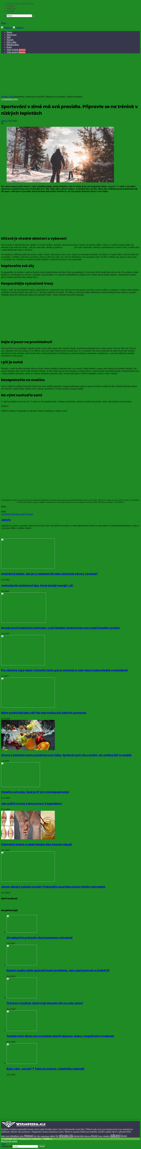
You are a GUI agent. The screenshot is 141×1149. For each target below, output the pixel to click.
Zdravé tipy (12, 35)
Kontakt (10, 11)
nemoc (52, 1136)
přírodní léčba (79, 1136)
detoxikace (14, 1136)
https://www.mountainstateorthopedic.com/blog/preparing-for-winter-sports (42, 406)
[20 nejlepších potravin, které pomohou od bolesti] (22, 932)
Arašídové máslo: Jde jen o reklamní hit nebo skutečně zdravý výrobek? (49, 574)
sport (18, 509)
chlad (13, 509)
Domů (9, 32)
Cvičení (10, 96)
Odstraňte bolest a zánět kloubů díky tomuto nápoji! (36, 844)
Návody (10, 40)
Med (38, 1136)
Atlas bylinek (16, 49)
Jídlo (9, 37)
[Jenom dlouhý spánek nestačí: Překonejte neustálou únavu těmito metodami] (28, 881)
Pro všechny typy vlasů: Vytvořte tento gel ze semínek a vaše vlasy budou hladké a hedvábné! (64, 670)
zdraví (115, 1135)
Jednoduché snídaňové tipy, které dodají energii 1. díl (37, 585)
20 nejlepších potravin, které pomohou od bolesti (39, 938)
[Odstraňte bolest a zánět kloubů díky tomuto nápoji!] (28, 838)
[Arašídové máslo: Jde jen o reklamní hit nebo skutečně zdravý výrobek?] (28, 568)
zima (31, 509)
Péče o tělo (11, 42)
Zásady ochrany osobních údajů (20, 3)
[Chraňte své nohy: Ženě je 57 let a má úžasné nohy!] (20, 786)
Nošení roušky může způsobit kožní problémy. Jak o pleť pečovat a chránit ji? (58, 970)
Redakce (10, 6)
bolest (3, 1136)
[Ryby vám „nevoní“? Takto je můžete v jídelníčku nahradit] (22, 1063)
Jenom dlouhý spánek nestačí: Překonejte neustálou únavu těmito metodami (53, 887)
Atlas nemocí (16, 52)
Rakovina (88, 1136)
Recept (94, 1136)
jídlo (35, 1136)
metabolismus (45, 1136)
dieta (22, 1136)
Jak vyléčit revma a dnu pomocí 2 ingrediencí (31, 803)
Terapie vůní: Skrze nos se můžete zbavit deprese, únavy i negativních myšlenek (60, 1036)
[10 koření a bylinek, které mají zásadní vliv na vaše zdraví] (22, 997)
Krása (9, 47)
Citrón (8, 1136)
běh (2, 509)
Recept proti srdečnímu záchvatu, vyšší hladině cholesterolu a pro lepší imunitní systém (60, 628)
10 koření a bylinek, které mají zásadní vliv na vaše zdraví (45, 1003)
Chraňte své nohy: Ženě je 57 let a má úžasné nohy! (35, 792)
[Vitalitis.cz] (12, 27)
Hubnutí (28, 1135)
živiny (124, 1136)
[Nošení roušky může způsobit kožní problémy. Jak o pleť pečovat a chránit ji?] (22, 964)
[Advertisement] (70, 75)
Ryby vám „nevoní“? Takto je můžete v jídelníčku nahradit (45, 1069)
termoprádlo (68, 247)
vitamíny (106, 1136)
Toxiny (100, 1136)
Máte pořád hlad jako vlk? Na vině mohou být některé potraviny (43, 713)
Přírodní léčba (13, 44)
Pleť (57, 1136)
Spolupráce (11, 8)
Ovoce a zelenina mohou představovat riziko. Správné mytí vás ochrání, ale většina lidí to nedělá (66, 755)
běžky (7, 509)
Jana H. (4, 121)
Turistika (24, 509)
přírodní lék (66, 1135)
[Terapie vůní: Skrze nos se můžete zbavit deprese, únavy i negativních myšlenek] (22, 1030)
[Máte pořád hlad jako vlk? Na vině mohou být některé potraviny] (28, 707)
